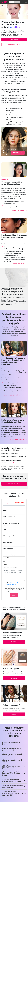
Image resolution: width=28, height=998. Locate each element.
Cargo (4, 529)
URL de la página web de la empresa (12, 536)
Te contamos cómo (14, 484)
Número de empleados (9, 555)
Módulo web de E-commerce (9, 453)
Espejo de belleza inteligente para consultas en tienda (11, 461)
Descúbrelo (14, 642)
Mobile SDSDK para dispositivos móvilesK (13, 456)
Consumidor (17, 1)
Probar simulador (14, 44)
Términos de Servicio (15, 582)
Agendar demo (14, 40)
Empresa (11, 1)
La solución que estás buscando (11, 523)
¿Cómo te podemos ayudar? (10, 567)
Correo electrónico (7, 542)
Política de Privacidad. (10, 584)
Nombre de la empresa (9, 516)
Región (5, 561)
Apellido (5, 510)
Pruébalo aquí (19, 152)
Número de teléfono (8, 548)
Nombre (5, 504)
